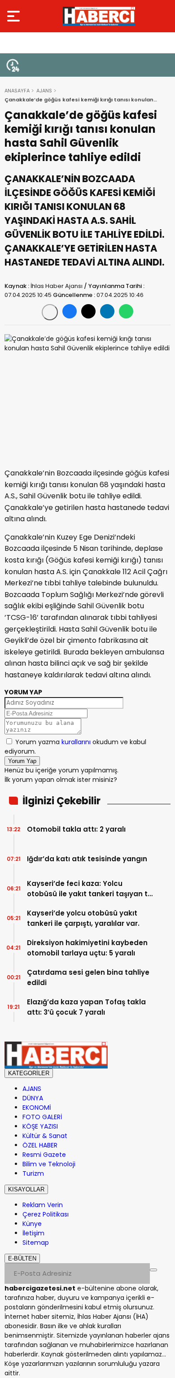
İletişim (33, 1233)
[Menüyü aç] (14, 16)
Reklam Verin (42, 1204)
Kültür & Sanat (44, 1135)
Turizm (33, 1173)
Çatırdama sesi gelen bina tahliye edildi (88, 977)
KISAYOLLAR (26, 1189)
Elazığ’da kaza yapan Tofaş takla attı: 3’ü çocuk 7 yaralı (86, 1007)
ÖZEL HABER (39, 1145)
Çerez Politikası (45, 1214)
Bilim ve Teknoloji (48, 1164)
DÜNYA (32, 1098)
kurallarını (76, 741)
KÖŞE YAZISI (40, 1126)
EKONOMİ (36, 1107)
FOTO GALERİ (42, 1116)
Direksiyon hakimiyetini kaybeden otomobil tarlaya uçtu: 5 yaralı (87, 948)
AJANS (44, 90)
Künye (32, 1223)
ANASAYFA (17, 90)
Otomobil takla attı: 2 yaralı (76, 829)
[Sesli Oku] (50, 312)
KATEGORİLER (28, 1073)
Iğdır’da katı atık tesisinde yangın (87, 858)
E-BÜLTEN (22, 1258)
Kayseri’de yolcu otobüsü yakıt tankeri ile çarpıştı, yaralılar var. (83, 918)
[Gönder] (153, 1270)
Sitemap (35, 1242)
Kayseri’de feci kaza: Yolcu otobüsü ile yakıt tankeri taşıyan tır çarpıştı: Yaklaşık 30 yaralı (89, 889)
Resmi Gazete (44, 1154)
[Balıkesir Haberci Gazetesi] (99, 16)
